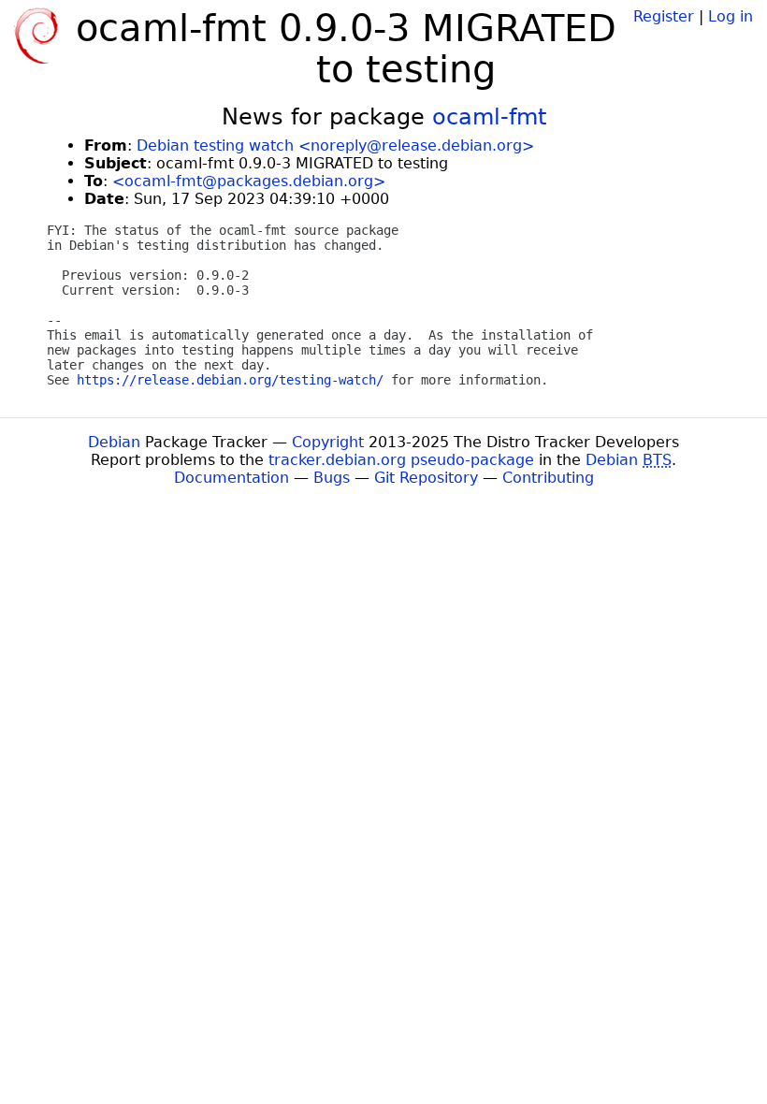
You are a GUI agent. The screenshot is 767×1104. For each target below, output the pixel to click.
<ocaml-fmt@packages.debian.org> (248, 181)
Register (663, 16)
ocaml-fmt (489, 117)
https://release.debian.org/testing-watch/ (230, 379)
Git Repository (426, 478)
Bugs (331, 478)
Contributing (548, 478)
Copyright (328, 442)
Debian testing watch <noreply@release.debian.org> (335, 145)
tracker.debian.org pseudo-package (401, 460)
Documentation (231, 478)
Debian (114, 442)
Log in (730, 16)
